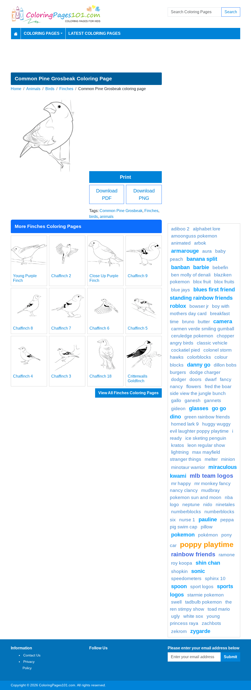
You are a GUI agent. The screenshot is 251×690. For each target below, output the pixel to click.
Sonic (198, 571)
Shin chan (208, 563)
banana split (202, 259)
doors (195, 379)
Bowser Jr (199, 306)
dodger (178, 379)
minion (228, 459)
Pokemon (183, 535)
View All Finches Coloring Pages (128, 393)
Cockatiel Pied (185, 350)
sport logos (201, 586)
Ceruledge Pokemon (192, 335)
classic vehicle (212, 342)
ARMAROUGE (185, 251)
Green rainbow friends (207, 416)
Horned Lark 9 (185, 424)
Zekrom (179, 631)
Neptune (191, 504)
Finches (66, 89)
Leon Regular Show (206, 445)
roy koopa (181, 563)
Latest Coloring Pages (94, 33)
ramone (227, 554)
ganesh (193, 400)
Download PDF (106, 194)
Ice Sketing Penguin (205, 438)
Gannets (212, 400)
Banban (180, 267)
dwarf (210, 379)
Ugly (175, 616)
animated (181, 243)
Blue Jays (180, 289)
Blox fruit (202, 281)
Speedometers (186, 578)
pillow (207, 526)
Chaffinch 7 (61, 328)
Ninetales (225, 504)
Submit (230, 657)
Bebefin (220, 267)
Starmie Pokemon (205, 594)
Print (125, 177)
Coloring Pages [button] (42, 33)
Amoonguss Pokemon (194, 235)
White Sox (193, 616)
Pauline (208, 519)
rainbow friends (193, 554)
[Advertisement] (125, 56)
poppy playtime (207, 544)
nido (207, 504)
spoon (179, 586)
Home (16, 89)
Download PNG (144, 194)
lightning (180, 452)
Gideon (178, 408)
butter (204, 321)
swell (176, 602)
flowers (193, 386)
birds (93, 216)
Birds (49, 89)
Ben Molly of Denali (191, 274)
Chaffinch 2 (61, 276)
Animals (33, 89)
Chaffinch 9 (138, 276)
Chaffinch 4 (23, 376)
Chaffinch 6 (99, 328)
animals (106, 216)
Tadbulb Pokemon (203, 602)
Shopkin (179, 571)
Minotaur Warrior (188, 467)
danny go (198, 365)
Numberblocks (186, 511)
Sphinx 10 (215, 578)
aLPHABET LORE (206, 228)
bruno (188, 321)
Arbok (200, 243)
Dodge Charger (204, 372)
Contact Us (31, 655)
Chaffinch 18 (100, 376)
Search (231, 12)
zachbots (211, 623)
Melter (211, 459)
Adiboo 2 (180, 228)
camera (222, 321)
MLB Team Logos (211, 475)
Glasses (198, 408)
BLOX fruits (224, 281)
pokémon (208, 534)
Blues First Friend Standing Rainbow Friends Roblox (202, 297)
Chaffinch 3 (61, 376)
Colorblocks (199, 357)
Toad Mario (219, 609)
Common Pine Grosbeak (121, 211)
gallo (176, 400)
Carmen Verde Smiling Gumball (202, 328)
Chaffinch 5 (138, 328)
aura (207, 251)
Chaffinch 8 (23, 328)
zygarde (200, 631)
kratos (177, 445)
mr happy (181, 483)
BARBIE (201, 267)
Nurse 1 (187, 519)
